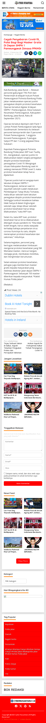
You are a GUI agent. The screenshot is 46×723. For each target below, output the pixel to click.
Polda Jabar (10, 629)
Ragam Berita (8, 54)
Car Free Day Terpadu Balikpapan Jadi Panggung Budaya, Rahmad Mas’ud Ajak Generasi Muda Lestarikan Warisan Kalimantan (12, 377)
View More (23, 561)
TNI (6, 674)
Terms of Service (10, 719)
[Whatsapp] (40, 53)
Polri (7, 659)
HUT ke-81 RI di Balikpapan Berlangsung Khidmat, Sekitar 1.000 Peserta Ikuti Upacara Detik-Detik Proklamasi (12, 396)
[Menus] (4, 3)
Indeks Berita (25, 719)
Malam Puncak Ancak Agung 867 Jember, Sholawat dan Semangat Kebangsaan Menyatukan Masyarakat (33, 377)
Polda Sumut (10, 669)
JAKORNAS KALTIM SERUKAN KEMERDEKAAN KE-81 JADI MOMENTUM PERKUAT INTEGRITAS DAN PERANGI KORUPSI (32, 415)
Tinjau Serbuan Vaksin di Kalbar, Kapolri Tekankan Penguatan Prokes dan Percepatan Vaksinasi (13, 347)
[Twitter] (21, 334)
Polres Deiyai (10, 664)
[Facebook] (16, 334)
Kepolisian (9, 624)
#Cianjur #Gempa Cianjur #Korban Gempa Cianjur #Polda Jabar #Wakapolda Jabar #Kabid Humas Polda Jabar (22, 651)
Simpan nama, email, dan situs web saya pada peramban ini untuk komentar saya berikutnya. (22, 475)
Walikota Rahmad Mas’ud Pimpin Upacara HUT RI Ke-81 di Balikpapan (12, 415)
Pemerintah (10, 644)
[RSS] (30, 334)
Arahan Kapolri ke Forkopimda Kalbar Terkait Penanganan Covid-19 (34, 346)
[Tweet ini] (31, 53)
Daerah (8, 634)
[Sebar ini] (26, 53)
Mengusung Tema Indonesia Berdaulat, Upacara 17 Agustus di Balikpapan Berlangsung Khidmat (33, 396)
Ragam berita (10, 639)
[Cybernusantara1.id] (23, 3)
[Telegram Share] (35, 53)
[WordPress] (25, 334)
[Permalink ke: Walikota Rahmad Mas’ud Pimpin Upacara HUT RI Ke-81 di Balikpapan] (13, 407)
